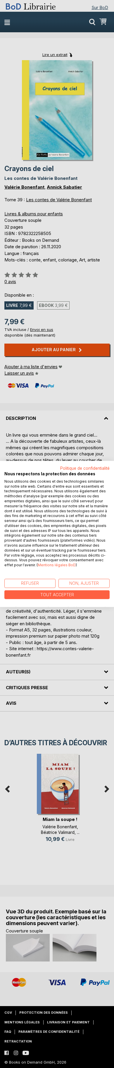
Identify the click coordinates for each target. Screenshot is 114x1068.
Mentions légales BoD (57, 565)
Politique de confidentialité (85, 468)
